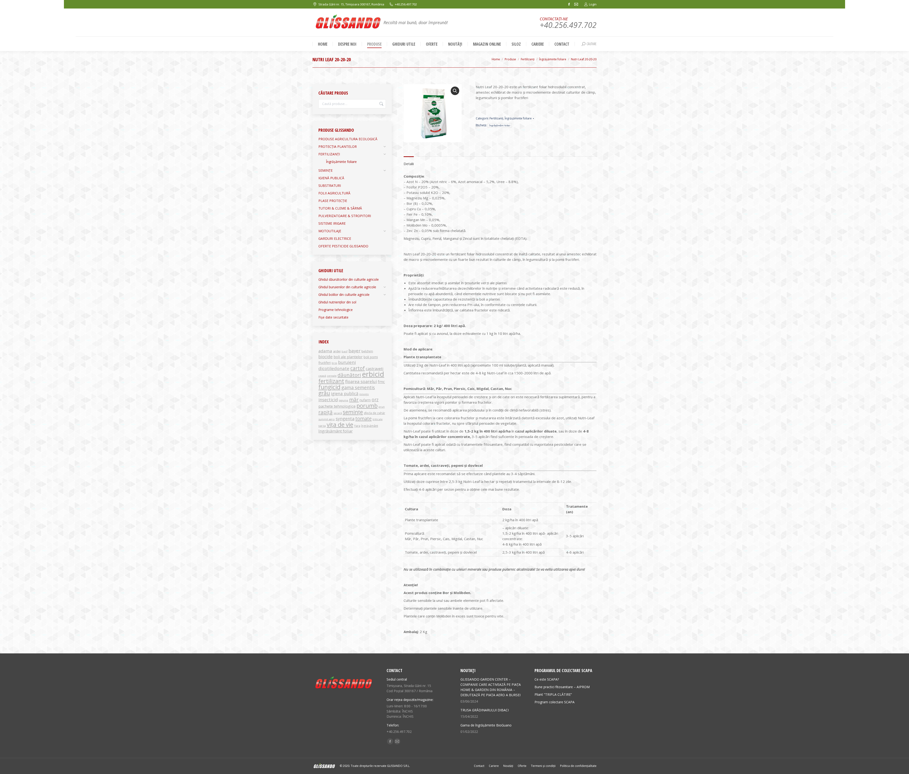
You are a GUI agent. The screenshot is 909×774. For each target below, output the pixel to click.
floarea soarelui (361, 381)
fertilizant (331, 381)
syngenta (345, 418)
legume (343, 400)
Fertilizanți (496, 118)
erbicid (373, 374)
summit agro (326, 419)
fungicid (329, 387)
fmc (381, 381)
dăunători (349, 375)
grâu (324, 393)
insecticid (328, 399)
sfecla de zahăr (374, 413)
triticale (378, 419)
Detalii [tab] (409, 163)
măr (354, 399)
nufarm (365, 400)
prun (382, 406)
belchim (367, 351)
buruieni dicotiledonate (337, 365)
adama (325, 351)
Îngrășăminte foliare (518, 118)
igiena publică (344, 393)
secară (338, 413)
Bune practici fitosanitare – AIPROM (562, 687)
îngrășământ (369, 426)
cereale (332, 375)
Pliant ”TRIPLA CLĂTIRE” (553, 694)
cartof (357, 368)
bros (334, 363)
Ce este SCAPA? (547, 679)
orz (375, 400)
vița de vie (340, 424)
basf (345, 351)
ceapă (322, 375)
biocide (325, 356)
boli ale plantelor (348, 356)
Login (593, 4)
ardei (337, 351)
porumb (367, 405)
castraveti (374, 368)
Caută (381, 103)
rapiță (325, 412)
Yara (357, 426)
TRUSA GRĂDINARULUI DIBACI (484, 710)
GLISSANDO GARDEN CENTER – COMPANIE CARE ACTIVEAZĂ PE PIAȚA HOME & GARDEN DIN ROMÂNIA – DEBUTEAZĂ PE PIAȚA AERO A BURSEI (490, 687)
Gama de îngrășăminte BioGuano (486, 725)
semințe (353, 412)
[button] (455, 91)
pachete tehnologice (337, 406)
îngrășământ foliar (499, 125)
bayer (354, 351)
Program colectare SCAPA (555, 702)
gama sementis (358, 387)
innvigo (364, 394)
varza (322, 426)
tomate (363, 418)
